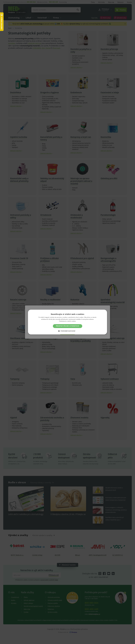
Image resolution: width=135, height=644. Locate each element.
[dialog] (67, 322)
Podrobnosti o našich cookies (67, 321)
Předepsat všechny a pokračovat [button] (67, 326)
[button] (67, 331)
